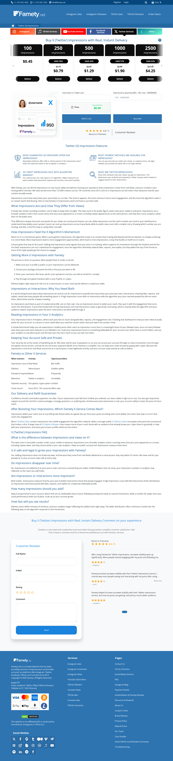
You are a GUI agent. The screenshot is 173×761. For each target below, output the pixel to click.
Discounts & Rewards (124, 700)
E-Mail (19, 570)
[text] (33, 592)
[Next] (163, 64)
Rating (19, 587)
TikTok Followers (135, 14)
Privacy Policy (121, 721)
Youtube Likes (74, 700)
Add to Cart (86, 118)
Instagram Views (75, 674)
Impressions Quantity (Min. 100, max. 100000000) (135, 93)
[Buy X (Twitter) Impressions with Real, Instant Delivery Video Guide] (160, 40)
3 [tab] (130, 612)
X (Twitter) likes (23, 421)
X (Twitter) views (119, 421)
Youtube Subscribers (77, 679)
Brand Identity (121, 715)
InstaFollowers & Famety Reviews (129, 695)
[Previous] (12, 64)
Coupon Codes (121, 710)
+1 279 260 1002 (21, 2)
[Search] (146, 2)
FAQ (116, 679)
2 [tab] (126, 612)
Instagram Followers (96, 14)
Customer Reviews (125, 132)
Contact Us (120, 664)
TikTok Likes (117, 14)
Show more (158, 581)
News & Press (121, 726)
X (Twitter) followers (51, 424)
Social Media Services (124, 674)
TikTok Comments (75, 705)
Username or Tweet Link (73, 93)
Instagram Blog (121, 684)
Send (46, 630)
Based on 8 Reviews (97, 134)
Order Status (154, 14)
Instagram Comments (77, 669)
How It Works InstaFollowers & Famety (132, 741)
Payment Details (122, 690)
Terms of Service (122, 669)
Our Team (119, 731)
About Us (119, 705)
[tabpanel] (126, 581)
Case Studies (120, 736)
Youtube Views (74, 690)
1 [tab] (124, 612)
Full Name (21, 554)
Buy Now (137, 118)
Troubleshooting (122, 747)
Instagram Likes (74, 14)
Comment (20, 599)
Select (27, 78)
